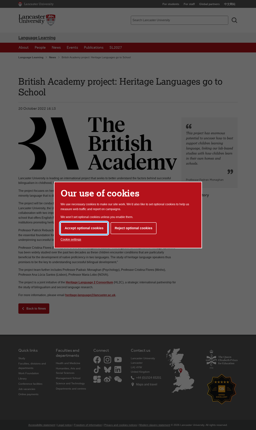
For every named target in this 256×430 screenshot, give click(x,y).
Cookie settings (71, 239)
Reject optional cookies (133, 228)
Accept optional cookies (84, 228)
